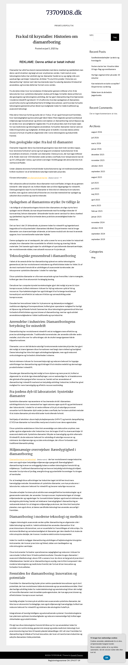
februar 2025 (96, 211)
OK (106, 658)
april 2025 (95, 200)
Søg (91, 35)
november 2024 (97, 222)
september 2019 (98, 239)
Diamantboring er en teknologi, (23, 459)
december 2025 (97, 154)
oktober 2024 (97, 228)
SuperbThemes (77, 655)
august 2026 (96, 132)
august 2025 (96, 177)
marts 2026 (96, 143)
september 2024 (98, 234)
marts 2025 (96, 205)
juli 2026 (95, 137)
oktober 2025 (97, 166)
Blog (93, 257)
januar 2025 (96, 216)
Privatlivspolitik (64, 25)
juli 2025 (95, 183)
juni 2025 (95, 188)
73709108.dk (64, 12)
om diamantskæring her (37, 177)
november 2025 (97, 160)
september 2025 (98, 171)
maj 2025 (95, 194)
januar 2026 (96, 149)
